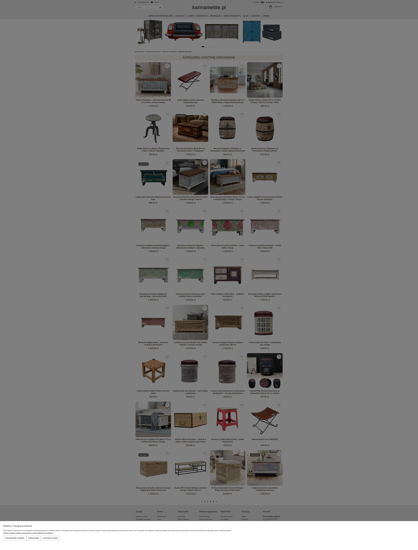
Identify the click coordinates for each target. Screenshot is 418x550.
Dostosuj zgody (33, 538)
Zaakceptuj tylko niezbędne (14, 538)
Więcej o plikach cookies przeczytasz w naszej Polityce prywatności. (28, 533)
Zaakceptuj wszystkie (50, 538)
